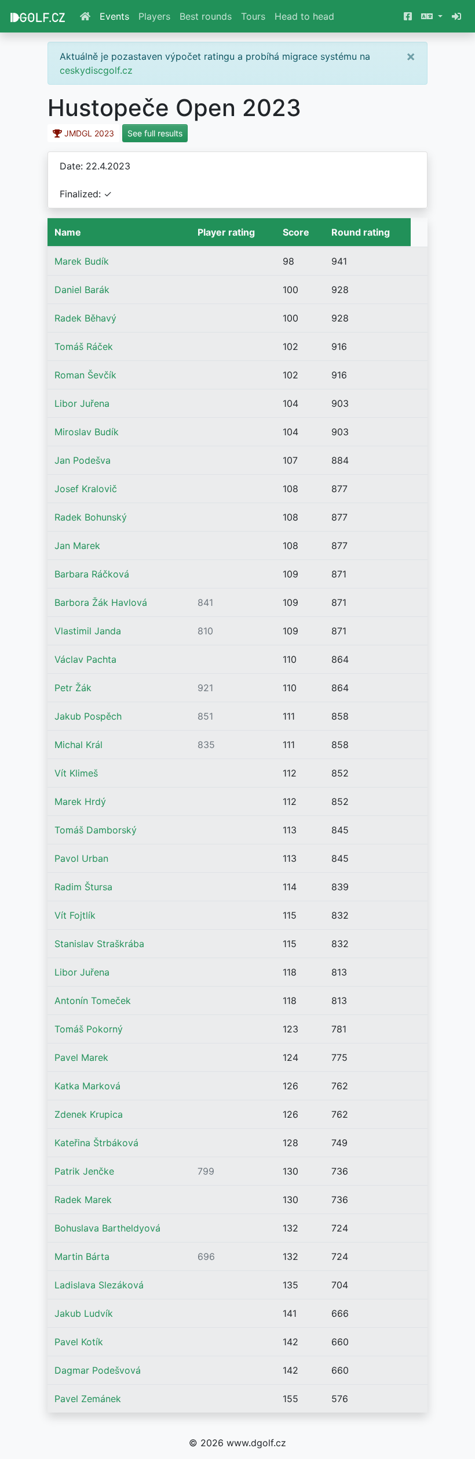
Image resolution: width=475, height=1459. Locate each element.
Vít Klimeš (76, 773)
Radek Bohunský (90, 517)
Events (114, 16)
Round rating (360, 232)
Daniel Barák (81, 289)
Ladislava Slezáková (99, 1285)
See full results (154, 133)
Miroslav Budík (86, 432)
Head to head (304, 16)
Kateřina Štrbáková (96, 1143)
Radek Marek (83, 1199)
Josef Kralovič (85, 488)
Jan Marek (77, 545)
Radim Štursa (83, 887)
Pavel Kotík (78, 1342)
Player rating (226, 232)
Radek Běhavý (85, 318)
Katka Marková (87, 1086)
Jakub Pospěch (88, 716)
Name (67, 232)
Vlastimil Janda (87, 631)
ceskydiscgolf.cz (96, 70)
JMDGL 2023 (88, 133)
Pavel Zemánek (87, 1398)
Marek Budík (81, 261)
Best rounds (206, 16)
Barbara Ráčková (91, 574)
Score (296, 232)
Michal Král (78, 744)
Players (154, 16)
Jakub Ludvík (83, 1313)
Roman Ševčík (85, 375)
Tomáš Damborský (95, 830)
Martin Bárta (81, 1256)
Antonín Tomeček (92, 1000)
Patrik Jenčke (84, 1171)
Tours (253, 16)
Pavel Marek (81, 1057)
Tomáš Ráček (83, 346)
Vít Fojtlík (75, 915)
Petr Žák (73, 688)
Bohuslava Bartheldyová (107, 1228)
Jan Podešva (82, 460)
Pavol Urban (81, 858)
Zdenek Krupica (88, 1114)
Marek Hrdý (80, 801)
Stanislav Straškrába (99, 943)
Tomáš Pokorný (88, 1029)
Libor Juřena (81, 403)
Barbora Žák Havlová (100, 602)
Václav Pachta (85, 659)
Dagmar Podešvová (97, 1370)
